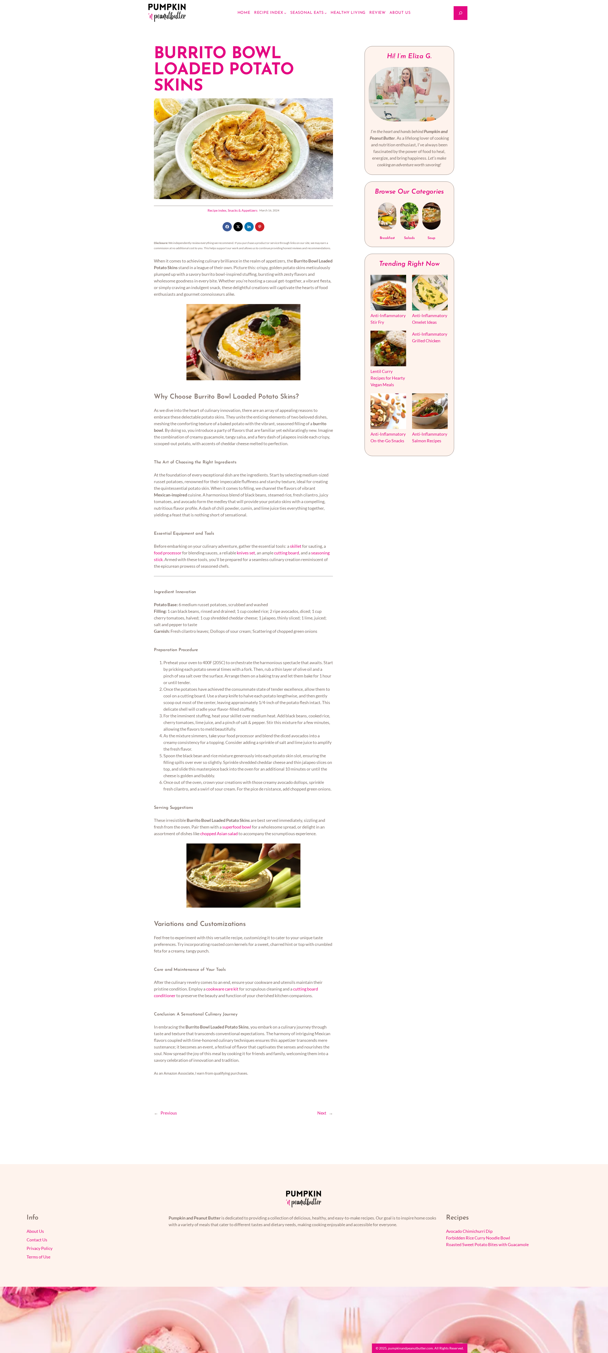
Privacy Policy (39, 1248)
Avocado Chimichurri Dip (469, 1231)
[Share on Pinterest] (259, 226)
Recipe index (217, 210)
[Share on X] (238, 226)
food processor (167, 552)
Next (321, 1112)
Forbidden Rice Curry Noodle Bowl (478, 1237)
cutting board (286, 552)
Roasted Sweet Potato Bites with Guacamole (487, 1244)
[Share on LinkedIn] (249, 226)
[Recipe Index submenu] (285, 13)
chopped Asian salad (219, 833)
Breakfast (387, 238)
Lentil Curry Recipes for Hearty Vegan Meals (387, 378)
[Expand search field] (460, 13)
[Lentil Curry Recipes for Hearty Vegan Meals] (388, 349)
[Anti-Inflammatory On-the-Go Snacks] (388, 412)
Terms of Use (38, 1256)
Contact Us (37, 1239)
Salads (409, 238)
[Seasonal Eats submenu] (325, 13)
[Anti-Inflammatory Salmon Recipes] (430, 412)
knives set (246, 552)
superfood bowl (236, 826)
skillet (295, 546)
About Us (35, 1231)
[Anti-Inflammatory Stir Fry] (388, 293)
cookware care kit (222, 988)
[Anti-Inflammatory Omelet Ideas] (430, 293)
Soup (431, 238)
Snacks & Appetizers (242, 210)
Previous (169, 1112)
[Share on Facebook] (227, 226)
